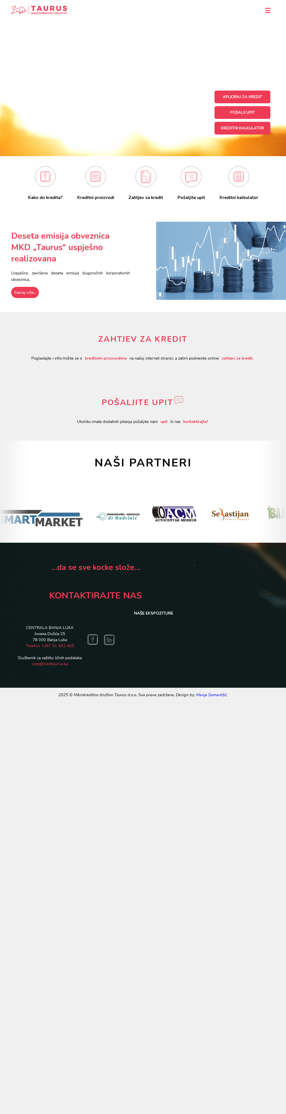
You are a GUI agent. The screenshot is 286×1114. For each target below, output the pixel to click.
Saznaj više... (25, 292)
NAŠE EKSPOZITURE (153, 613)
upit (164, 421)
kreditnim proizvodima (106, 358)
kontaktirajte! (195, 421)
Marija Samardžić (211, 695)
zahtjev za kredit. (237, 358)
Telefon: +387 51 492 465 (50, 645)
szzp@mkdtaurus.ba (50, 664)
